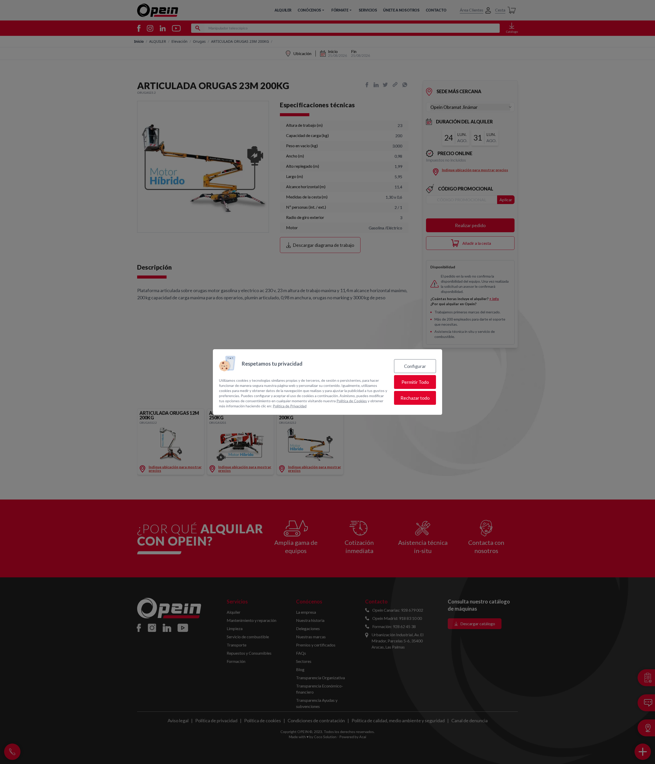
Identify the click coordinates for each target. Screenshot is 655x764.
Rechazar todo (415, 398)
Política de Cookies (351, 401)
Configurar (415, 366)
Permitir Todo (415, 382)
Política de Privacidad (290, 406)
